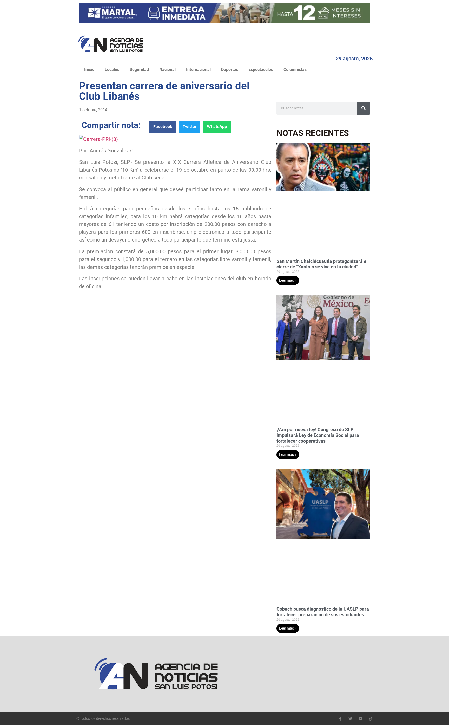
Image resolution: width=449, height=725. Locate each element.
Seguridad (139, 69)
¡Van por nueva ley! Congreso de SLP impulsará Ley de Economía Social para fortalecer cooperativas (317, 435)
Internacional (198, 69)
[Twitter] (350, 719)
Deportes (229, 69)
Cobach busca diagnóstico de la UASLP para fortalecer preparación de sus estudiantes (322, 611)
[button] (162, 127)
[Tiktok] (371, 719)
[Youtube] (360, 719)
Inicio (89, 69)
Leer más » (287, 280)
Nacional (167, 69)
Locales (112, 69)
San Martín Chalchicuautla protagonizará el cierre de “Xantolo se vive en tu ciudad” (322, 264)
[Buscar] (363, 108)
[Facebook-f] (340, 719)
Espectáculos (260, 69)
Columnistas (295, 69)
